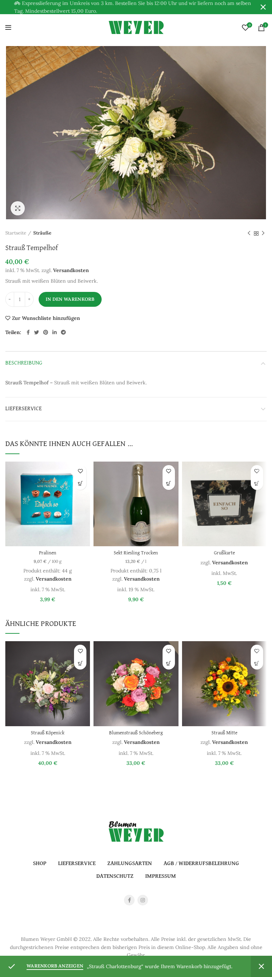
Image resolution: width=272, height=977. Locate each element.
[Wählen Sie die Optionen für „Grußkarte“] (257, 484)
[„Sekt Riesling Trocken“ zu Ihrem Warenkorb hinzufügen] (169, 484)
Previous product (249, 233)
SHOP (39, 863)
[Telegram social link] (63, 332)
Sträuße (42, 233)
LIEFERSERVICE (77, 863)
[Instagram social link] (142, 900)
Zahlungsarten (129, 863)
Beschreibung (23, 363)
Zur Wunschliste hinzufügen (46, 318)
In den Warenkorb (70, 299)
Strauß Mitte (224, 733)
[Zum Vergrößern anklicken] (18, 208)
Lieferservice (23, 409)
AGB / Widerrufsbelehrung (201, 863)
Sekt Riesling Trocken (136, 553)
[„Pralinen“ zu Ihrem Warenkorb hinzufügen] (80, 484)
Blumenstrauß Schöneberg (136, 733)
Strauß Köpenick (47, 733)
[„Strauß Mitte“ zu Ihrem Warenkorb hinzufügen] (257, 663)
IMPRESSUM (160, 876)
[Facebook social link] (28, 332)
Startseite (15, 233)
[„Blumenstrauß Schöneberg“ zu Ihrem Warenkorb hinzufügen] (169, 663)
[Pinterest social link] (45, 332)
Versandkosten (71, 270)
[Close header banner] (263, 7)
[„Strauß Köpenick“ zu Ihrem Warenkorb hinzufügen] (80, 663)
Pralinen (47, 553)
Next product (263, 233)
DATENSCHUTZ (115, 876)
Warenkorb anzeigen (55, 966)
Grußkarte (224, 553)
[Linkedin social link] (54, 332)
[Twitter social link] (36, 332)
